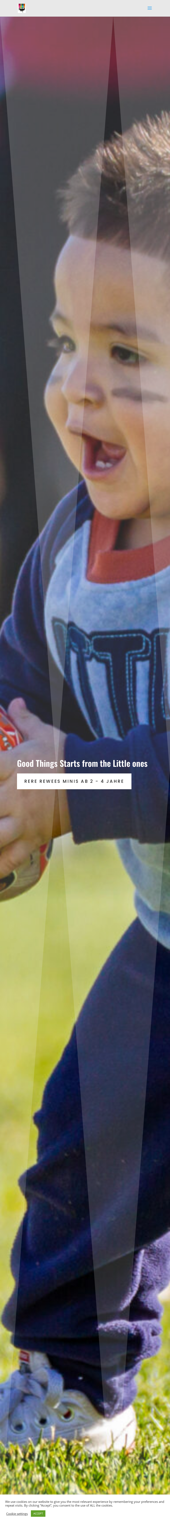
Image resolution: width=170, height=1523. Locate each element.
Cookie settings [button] (17, 1514)
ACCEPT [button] (38, 1513)
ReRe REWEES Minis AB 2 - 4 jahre (74, 781)
